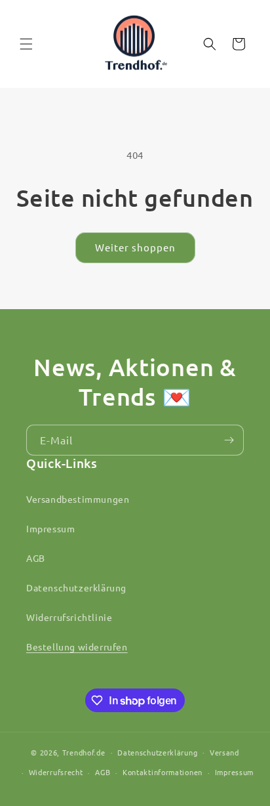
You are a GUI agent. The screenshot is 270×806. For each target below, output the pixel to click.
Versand (224, 752)
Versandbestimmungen (77, 499)
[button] (26, 44)
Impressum (50, 528)
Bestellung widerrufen (77, 646)
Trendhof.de (84, 751)
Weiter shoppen (135, 247)
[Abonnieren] (228, 440)
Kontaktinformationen (162, 772)
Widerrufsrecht (56, 772)
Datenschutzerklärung (76, 587)
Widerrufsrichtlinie (69, 617)
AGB (35, 558)
